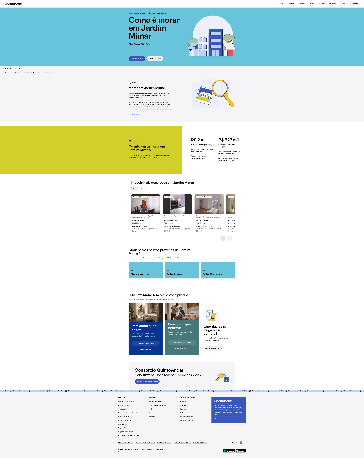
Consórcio (322, 3)
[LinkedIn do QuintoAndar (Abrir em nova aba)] (244, 442)
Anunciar (302, 3)
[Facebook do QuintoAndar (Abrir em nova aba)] (233, 442)
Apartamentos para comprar (182, 342)
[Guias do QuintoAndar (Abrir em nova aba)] (241, 442)
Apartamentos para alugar (145, 343)
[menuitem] (281, 4)
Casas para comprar (182, 348)
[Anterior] (223, 238)
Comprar (291, 3)
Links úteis (332, 3)
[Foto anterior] (134, 204)
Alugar (280, 3)
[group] (145, 213)
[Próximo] (229, 238)
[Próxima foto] (157, 204)
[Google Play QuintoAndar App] (229, 451)
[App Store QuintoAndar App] (240, 451)
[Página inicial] (13, 3)
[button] (145, 213)
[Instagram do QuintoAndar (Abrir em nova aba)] (237, 442)
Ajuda (343, 3)
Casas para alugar (146, 349)
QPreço (312, 3)
